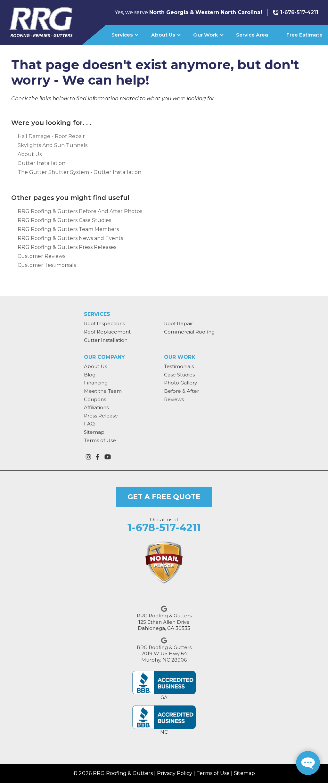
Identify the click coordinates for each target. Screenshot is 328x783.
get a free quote (164, 496)
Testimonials (179, 366)
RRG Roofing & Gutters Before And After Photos (80, 211)
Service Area (252, 35)
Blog (89, 375)
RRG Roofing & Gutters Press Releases (67, 247)
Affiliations (96, 407)
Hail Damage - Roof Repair (51, 136)
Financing (96, 383)
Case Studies (179, 375)
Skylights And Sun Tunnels (52, 145)
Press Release (101, 416)
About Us (163, 35)
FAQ (89, 424)
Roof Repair (178, 323)
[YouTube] (107, 457)
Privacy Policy (174, 773)
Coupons (95, 399)
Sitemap (94, 432)
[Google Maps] (164, 609)
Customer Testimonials (47, 265)
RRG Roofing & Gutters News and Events (70, 238)
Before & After (181, 391)
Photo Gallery (180, 383)
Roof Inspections (104, 323)
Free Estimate (304, 35)
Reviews (174, 399)
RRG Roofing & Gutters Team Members (68, 229)
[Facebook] (97, 457)
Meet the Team (103, 391)
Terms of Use (100, 440)
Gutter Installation (41, 163)
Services (122, 35)
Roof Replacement (107, 332)
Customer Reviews (41, 256)
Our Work (205, 35)
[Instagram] (88, 457)
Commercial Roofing (189, 332)
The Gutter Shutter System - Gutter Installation (79, 172)
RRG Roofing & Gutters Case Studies (64, 220)
